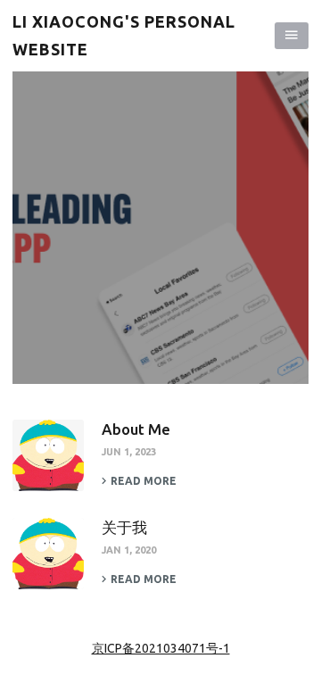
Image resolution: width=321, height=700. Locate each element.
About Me (136, 429)
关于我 (124, 527)
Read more (144, 481)
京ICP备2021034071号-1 (161, 648)
